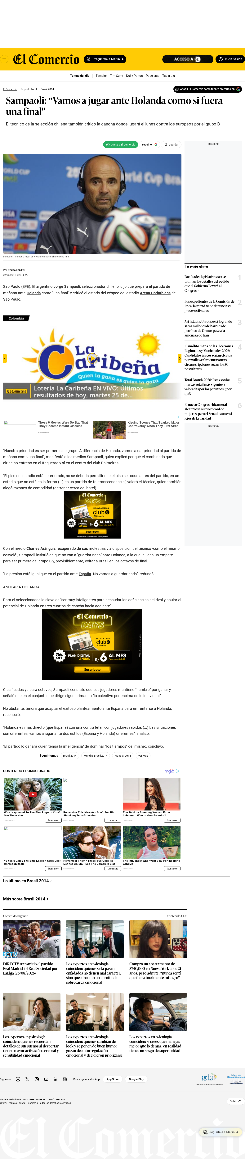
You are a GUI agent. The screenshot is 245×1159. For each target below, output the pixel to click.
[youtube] (46, 1079)
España (85, 574)
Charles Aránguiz (41, 548)
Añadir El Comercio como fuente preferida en (207, 89)
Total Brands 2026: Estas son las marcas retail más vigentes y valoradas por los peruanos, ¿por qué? (208, 386)
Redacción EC (16, 270)
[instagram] (36, 1079)
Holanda (34, 293)
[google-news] (65, 1079)
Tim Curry (116, 76)
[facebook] (18, 1079)
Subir (233, 1101)
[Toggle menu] (4, 59)
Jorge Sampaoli (66, 286)
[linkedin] (55, 1079)
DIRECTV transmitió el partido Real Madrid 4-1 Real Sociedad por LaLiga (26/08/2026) (30, 968)
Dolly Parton (134, 76)
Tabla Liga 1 (170, 76)
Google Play (136, 1079)
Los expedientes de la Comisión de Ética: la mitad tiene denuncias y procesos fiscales (209, 306)
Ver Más (143, 755)
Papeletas (152, 76)
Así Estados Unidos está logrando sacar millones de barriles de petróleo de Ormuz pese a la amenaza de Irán (208, 328)
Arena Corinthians (155, 293)
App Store (113, 1079)
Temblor (101, 76)
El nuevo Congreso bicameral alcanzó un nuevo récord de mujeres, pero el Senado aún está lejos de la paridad (208, 411)
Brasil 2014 (70, 755)
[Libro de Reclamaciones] (236, 1079)
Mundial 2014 (123, 755)
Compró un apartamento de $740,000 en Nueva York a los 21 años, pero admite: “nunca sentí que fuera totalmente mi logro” (155, 970)
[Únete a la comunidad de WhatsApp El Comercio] (120, 144)
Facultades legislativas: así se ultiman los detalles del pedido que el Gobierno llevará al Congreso (207, 283)
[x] (27, 1079)
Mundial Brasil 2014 (95, 755)
